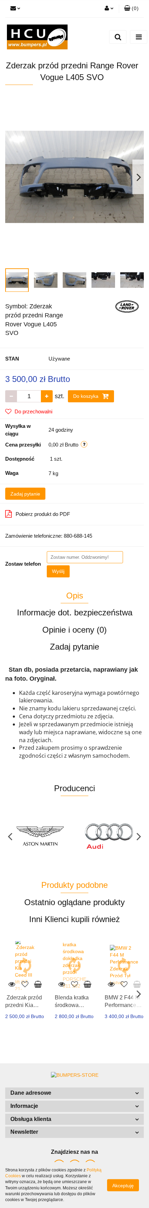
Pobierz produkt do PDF (43, 514)
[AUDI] (39, 836)
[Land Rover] (127, 306)
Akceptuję (123, 1185)
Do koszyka (86, 396)
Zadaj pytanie (25, 494)
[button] (74, 1093)
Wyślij (58, 571)
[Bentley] (109, 836)
